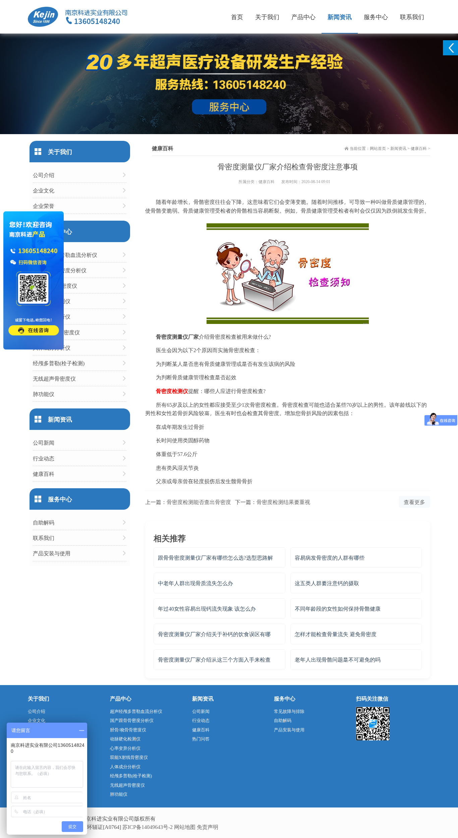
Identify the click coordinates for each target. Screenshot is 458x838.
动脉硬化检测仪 (51, 301)
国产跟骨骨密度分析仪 (60, 270)
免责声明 (207, 827)
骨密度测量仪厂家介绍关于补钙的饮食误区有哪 (214, 634)
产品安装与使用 (51, 553)
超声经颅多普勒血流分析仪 (65, 255)
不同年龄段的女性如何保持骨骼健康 (338, 608)
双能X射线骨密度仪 (56, 332)
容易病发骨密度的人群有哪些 (329, 557)
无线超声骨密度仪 (54, 378)
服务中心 (376, 16)
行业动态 (43, 458)
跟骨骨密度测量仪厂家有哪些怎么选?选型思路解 (215, 557)
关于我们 (267, 16)
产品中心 (303, 16)
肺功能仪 (43, 394)
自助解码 (43, 522)
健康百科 (419, 148)
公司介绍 (43, 175)
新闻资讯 (340, 16)
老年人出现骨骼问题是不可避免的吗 (338, 659)
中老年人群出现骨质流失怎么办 (195, 583)
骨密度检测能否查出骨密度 (199, 502)
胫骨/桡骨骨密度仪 (55, 285)
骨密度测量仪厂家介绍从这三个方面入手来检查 (214, 659)
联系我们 (412, 16)
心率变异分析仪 (51, 316)
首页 (237, 16)
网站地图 (184, 827)
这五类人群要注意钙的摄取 (327, 583)
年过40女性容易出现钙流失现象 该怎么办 (207, 608)
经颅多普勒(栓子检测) (58, 363)
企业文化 (43, 190)
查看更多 (414, 502)
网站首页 (378, 148)
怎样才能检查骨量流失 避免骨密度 (336, 634)
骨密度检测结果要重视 (283, 502)
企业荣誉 (43, 206)
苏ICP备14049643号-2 (147, 827)
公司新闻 (43, 442)
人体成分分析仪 (51, 347)
